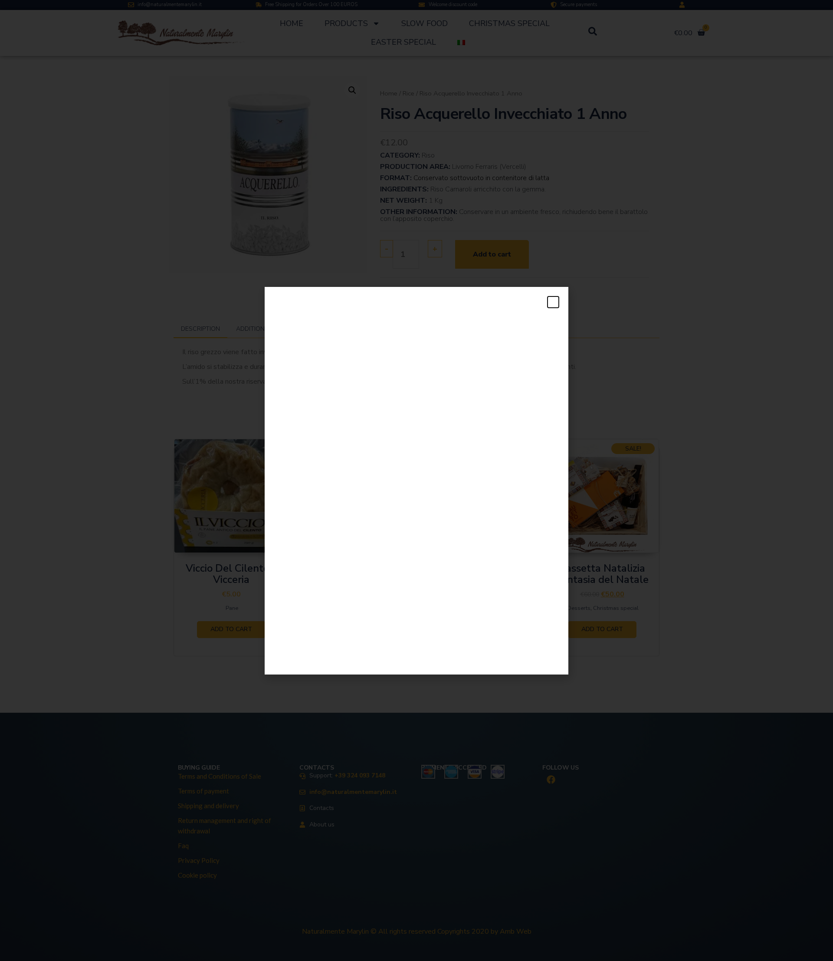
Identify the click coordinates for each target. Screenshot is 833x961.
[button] (553, 302)
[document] (416, 480)
